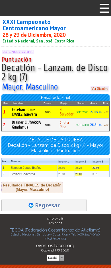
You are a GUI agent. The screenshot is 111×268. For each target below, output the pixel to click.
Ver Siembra (99, 89)
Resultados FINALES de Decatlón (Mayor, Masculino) (32, 187)
